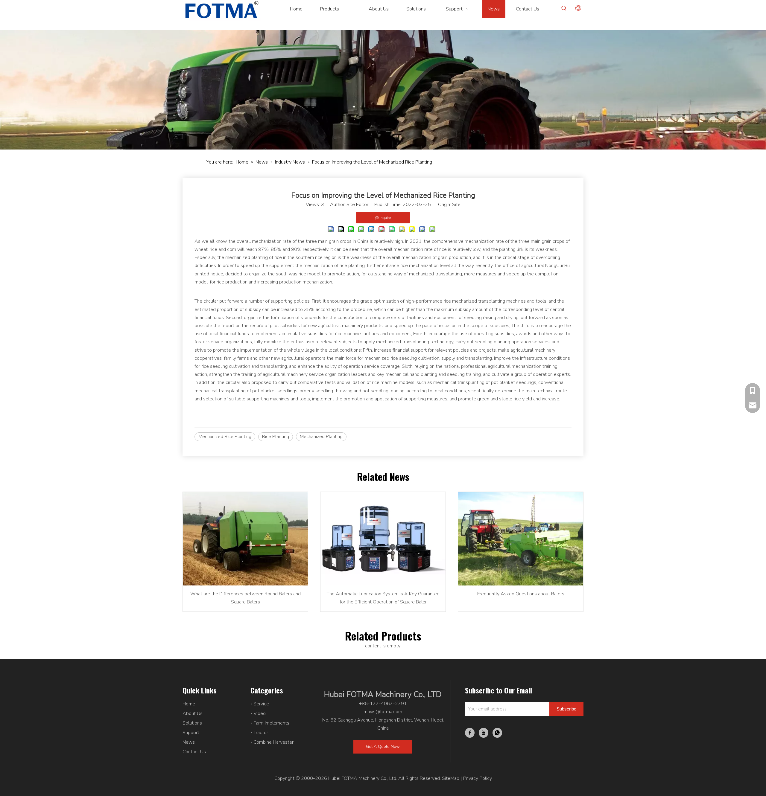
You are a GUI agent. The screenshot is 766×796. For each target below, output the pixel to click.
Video (259, 713)
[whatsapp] (497, 733)
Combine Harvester (273, 742)
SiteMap (450, 778)
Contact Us (194, 751)
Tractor (260, 732)
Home (189, 704)
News (189, 742)
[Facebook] (470, 733)
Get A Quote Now (383, 746)
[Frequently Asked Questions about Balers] (520, 539)
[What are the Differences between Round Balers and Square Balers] (245, 539)
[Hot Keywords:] (564, 8)
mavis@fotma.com (383, 711)
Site (456, 204)
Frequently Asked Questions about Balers (520, 594)
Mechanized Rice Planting (224, 436)
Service (261, 704)
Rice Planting (275, 436)
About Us (193, 713)
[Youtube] (483, 733)
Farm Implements (271, 723)
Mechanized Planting (321, 436)
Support (191, 732)
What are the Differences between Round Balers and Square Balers (245, 598)
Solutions (192, 723)
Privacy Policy (477, 778)
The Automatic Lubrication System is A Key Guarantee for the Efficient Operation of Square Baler (383, 598)
